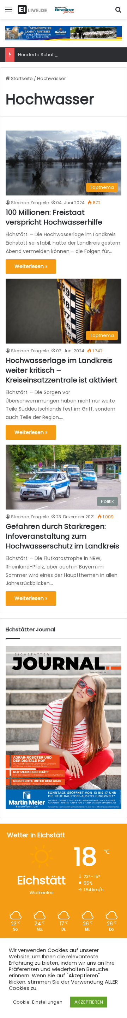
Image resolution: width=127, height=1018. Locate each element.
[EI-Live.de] (46, 9)
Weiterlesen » (30, 266)
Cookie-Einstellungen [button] (37, 1002)
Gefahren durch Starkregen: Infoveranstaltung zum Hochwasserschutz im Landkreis (62, 536)
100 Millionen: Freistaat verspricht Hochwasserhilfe (54, 217)
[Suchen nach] (118, 12)
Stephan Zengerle (30, 203)
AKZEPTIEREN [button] (88, 1002)
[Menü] (8, 12)
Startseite (21, 78)
